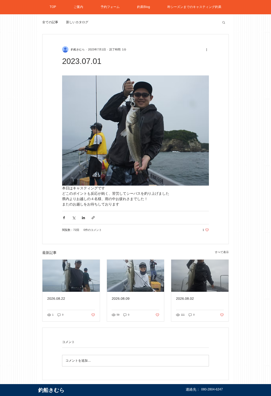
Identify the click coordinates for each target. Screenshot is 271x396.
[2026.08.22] (71, 276)
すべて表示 (222, 252)
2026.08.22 (56, 299)
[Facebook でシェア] (64, 218)
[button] (224, 22)
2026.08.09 (121, 299)
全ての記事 (50, 22)
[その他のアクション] (206, 49)
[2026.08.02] (200, 276)
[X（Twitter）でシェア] (74, 218)
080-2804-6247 (212, 389)
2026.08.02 (185, 299)
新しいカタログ (77, 22)
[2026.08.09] (135, 276)
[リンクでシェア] (93, 218)
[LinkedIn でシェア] (83, 218)
